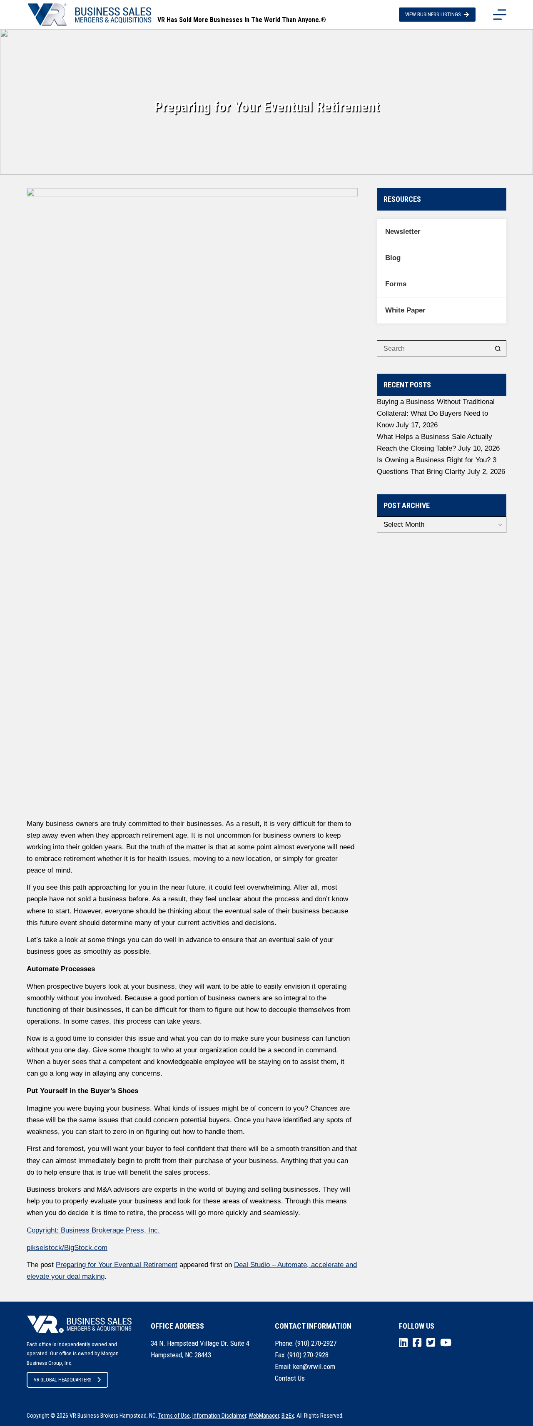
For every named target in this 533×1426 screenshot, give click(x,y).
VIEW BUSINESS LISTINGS (433, 14)
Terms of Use (174, 1415)
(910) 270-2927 (315, 1343)
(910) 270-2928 (308, 1355)
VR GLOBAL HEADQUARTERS (62, 1380)
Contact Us (290, 1378)
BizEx (287, 1415)
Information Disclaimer (219, 1415)
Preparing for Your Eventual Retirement (116, 1265)
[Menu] (499, 14)
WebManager (264, 1415)
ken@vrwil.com (314, 1366)
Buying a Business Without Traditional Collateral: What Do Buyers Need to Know (436, 413)
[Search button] (498, 348)
